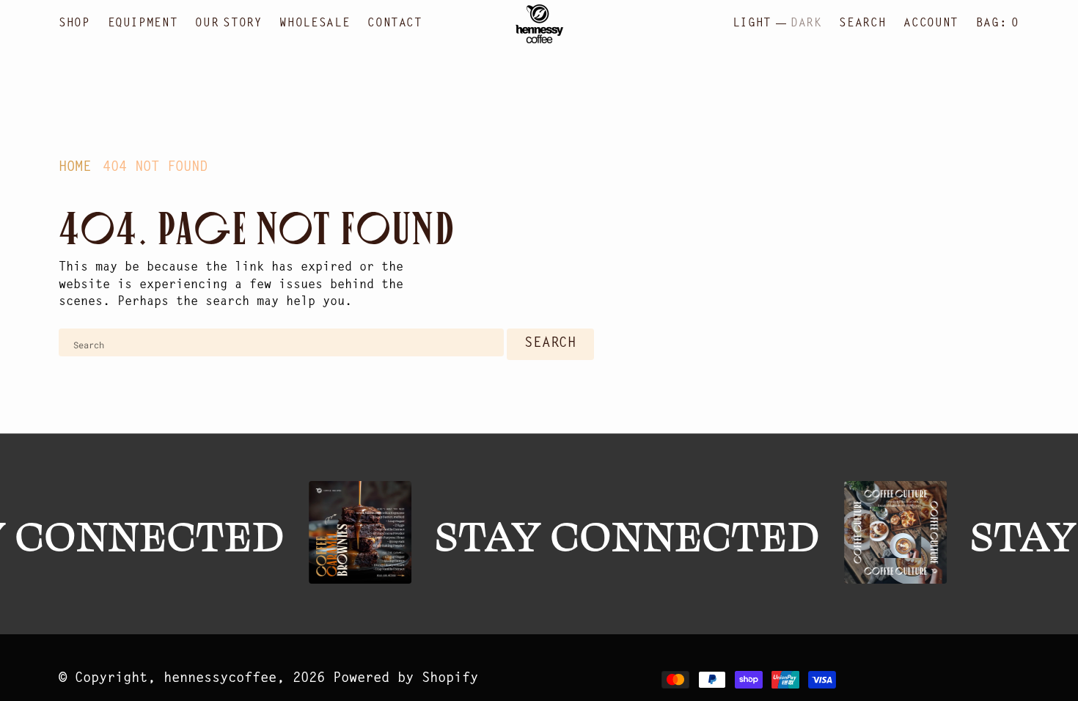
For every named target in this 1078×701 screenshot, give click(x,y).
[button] (930, 23)
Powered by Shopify (405, 679)
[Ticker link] (357, 532)
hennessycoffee (220, 679)
